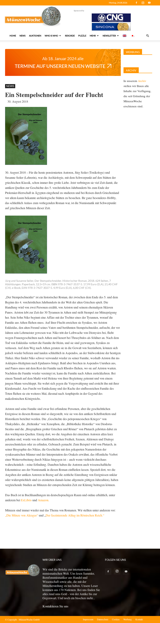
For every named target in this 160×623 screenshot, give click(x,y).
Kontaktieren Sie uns (55, 606)
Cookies (116, 619)
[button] (147, 36)
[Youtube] (149, 2)
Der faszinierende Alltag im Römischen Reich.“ (75, 515)
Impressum (88, 619)
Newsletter (109, 35)
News (23, 35)
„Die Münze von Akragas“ (21, 515)
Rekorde (70, 35)
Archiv (142, 81)
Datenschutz (102, 619)
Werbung (127, 619)
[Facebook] (136, 2)
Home (13, 35)
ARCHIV (131, 70)
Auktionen (35, 35)
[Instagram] (143, 2)
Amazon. (43, 500)
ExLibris (26, 500)
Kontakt (139, 619)
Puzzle (82, 35)
